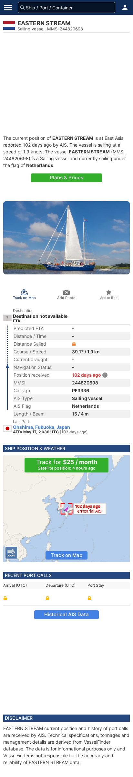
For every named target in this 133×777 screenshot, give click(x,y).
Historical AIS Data (66, 614)
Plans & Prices (66, 177)
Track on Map (66, 555)
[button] (125, 7)
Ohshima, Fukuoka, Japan (41, 427)
